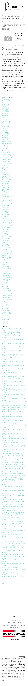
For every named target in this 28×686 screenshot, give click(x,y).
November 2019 (7, 200)
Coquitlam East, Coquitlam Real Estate (13, 389)
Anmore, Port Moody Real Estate (12, 332)
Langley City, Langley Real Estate (12, 453)
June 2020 (5, 189)
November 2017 (7, 237)
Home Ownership (7, 451)
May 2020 (5, 191)
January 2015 (6, 292)
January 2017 (6, 249)
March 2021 (5, 172)
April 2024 (5, 112)
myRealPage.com (17, 651)
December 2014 (7, 294)
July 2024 (5, 106)
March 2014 (5, 310)
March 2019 (5, 215)
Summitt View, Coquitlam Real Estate (13, 543)
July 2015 (5, 281)
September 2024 (7, 102)
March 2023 (6, 135)
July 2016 (5, 260)
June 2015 (5, 283)
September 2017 (7, 240)
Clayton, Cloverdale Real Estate (11, 378)
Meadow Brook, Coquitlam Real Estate (13, 466)
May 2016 (5, 264)
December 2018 (7, 220)
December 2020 (7, 178)
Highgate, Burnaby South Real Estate (13, 449)
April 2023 (5, 134)
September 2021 (7, 163)
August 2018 (6, 227)
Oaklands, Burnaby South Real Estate (13, 494)
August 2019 (6, 205)
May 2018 (5, 233)
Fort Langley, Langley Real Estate (12, 424)
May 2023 (5, 132)
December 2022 (7, 139)
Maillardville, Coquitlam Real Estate (13, 462)
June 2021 (5, 167)
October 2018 (6, 224)
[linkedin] (14, 616)
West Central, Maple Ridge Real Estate (13, 560)
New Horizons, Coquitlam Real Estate (13, 479)
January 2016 (6, 270)
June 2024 (5, 108)
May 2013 (5, 317)
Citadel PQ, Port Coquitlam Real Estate (13, 376)
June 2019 (5, 209)
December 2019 (7, 198)
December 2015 (7, 271)
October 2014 (6, 297)
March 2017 (5, 246)
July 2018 (5, 229)
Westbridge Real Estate (9, 562)
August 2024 (6, 104)
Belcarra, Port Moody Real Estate (12, 334)
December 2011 (6, 321)
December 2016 (7, 251)
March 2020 (6, 194)
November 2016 (7, 253)
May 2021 (5, 169)
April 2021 (5, 170)
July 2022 (5, 147)
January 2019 (6, 218)
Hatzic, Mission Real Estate (10, 440)
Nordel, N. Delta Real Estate (10, 481)
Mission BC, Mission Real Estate (11, 471)
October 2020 (6, 181)
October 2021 (6, 161)
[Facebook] (8, 616)
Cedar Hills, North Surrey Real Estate (13, 356)
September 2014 (7, 299)
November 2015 (7, 273)
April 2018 (5, 235)
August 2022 (6, 145)
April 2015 (5, 286)
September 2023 (7, 124)
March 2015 (5, 288)
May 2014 (5, 306)
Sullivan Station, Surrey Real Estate (12, 541)
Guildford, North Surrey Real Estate (12, 437)
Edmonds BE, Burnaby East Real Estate (13, 415)
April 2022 (5, 150)
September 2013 (7, 314)
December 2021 (7, 158)
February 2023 (6, 137)
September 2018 (7, 226)
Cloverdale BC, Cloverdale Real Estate (13, 380)
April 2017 (5, 244)
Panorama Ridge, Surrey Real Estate (13, 499)
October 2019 (6, 202)
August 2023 (6, 126)
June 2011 (5, 323)
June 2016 (5, 262)
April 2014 (5, 308)
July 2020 (5, 187)
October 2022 (6, 141)
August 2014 (6, 301)
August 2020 (6, 185)
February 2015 (6, 290)
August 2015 (6, 279)
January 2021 (6, 176)
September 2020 (7, 183)
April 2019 (5, 213)
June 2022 (5, 148)
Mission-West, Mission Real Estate (12, 473)
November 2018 (7, 222)
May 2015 (5, 284)
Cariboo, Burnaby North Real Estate (13, 354)
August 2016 (6, 259)
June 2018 (5, 231)
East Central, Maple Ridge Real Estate (13, 409)
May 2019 (5, 211)
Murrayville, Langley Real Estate (12, 477)
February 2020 (7, 196)
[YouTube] (17, 616)
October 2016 (6, 255)
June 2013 (5, 316)
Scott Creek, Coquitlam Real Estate (12, 521)
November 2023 (7, 121)
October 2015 (6, 275)
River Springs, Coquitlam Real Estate (13, 512)
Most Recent (6, 99)
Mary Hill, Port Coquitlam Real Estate (13, 464)
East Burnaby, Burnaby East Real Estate (14, 407)
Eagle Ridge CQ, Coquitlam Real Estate (13, 405)
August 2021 (6, 165)
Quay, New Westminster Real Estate (13, 505)
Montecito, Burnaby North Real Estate (13, 475)
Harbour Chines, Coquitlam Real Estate (14, 438)
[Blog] (20, 616)
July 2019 (5, 207)
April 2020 (5, 192)
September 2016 (7, 257)
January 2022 (6, 156)
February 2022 (6, 154)
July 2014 (5, 303)
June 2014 (5, 305)
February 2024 (6, 115)
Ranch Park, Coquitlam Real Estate (12, 510)
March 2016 (5, 266)
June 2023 (5, 130)
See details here (19, 45)
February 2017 (6, 248)
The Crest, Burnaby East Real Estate (12, 545)
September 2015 (7, 277)
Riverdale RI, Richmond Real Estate (12, 514)
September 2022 (7, 143)
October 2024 (6, 101)
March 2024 (6, 113)
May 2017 (5, 242)
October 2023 (6, 123)
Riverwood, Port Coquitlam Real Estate (13, 516)
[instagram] (11, 616)
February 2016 (6, 268)
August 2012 (6, 319)
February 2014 (6, 312)
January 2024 (6, 117)
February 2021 (6, 174)
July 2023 (5, 128)
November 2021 (7, 159)
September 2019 (7, 203)
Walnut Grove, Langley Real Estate (12, 554)
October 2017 (6, 238)
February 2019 (6, 216)
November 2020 (7, 180)
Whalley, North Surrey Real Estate (12, 567)
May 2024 (5, 110)
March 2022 (6, 152)
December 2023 (7, 119)
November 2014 (7, 295)
